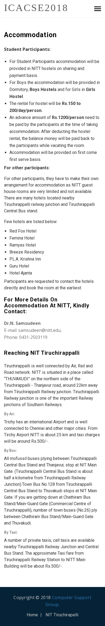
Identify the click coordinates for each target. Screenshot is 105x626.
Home (32, 614)
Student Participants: (27, 49)
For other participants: (27, 167)
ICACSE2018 (31, 7)
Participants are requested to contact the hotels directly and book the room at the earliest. (49, 284)
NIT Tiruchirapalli (62, 614)
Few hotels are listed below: (30, 221)
